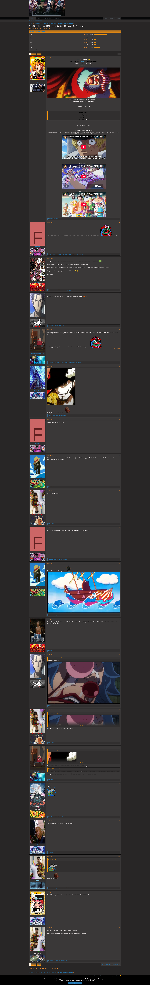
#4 (119, 294)
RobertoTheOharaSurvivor (36, 28)
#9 (119, 490)
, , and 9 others (57, 415)
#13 (119, 654)
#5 (119, 329)
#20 (119, 927)
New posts (31, 20)
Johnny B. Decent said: (53, 768)
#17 (119, 820)
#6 (119, 366)
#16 (119, 784)
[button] (43, 18)
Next (39, 54)
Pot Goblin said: (52, 859)
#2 (119, 222)
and (56, 325)
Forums (32, 18)
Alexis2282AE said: (52, 713)
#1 (119, 57)
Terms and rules (104, 976)
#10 (119, 528)
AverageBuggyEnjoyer (37, 353)
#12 (119, 619)
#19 (119, 892)
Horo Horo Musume (37, 916)
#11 (119, 563)
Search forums (38, 20)
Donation (39, 18)
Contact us (96, 976)
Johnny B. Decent (37, 643)
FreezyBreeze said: (52, 750)
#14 (119, 710)
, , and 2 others (59, 888)
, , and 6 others (57, 816)
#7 (119, 419)
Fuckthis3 (37, 246)
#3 (119, 258)
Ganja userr (37, 282)
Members (56, 18)
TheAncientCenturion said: (54, 658)
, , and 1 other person (66, 254)
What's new (48, 18)
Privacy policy (112, 976)
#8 (119, 455)
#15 (119, 747)
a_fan (37, 845)
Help (117, 976)
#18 (119, 856)
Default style (33, 976)
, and (60, 290)
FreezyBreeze (37, 390)
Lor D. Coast (37, 479)
